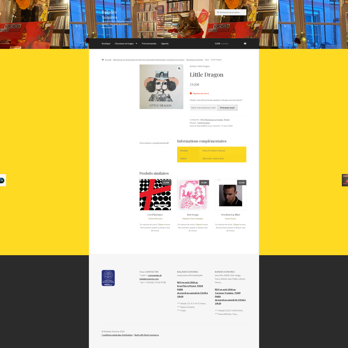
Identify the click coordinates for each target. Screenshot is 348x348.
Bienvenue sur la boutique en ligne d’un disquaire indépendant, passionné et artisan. (148, 59)
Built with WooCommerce (146, 335)
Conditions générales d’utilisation (117, 335)
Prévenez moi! (227, 107)
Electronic (207, 158)
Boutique (106, 43)
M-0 (207, 59)
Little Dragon (204, 123)
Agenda (164, 43)
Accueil (108, 59)
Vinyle (226, 119)
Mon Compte (201, 12)
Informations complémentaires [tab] (153, 143)
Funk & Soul (218, 158)
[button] (179, 68)
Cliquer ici (162, 224)
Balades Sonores (109, 14)
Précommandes (149, 43)
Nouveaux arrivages (124, 43)
